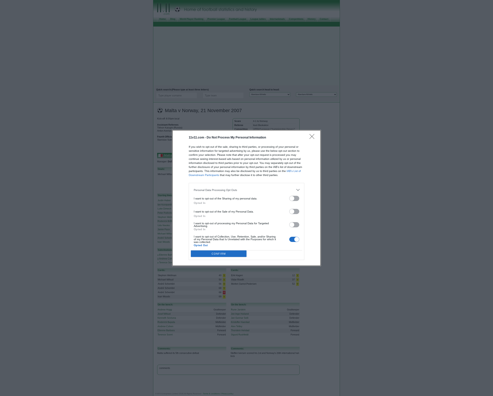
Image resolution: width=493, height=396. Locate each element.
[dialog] (246, 198)
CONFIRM (219, 253)
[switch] (294, 198)
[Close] (313, 137)
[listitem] (246, 190)
